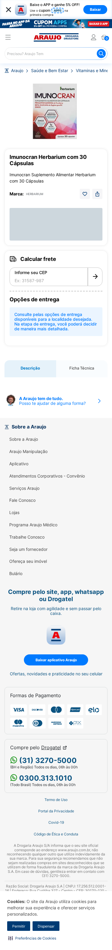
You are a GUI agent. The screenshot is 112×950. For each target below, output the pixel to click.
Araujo (17, 70)
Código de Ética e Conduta (56, 834)
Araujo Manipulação (28, 451)
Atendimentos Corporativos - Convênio (47, 476)
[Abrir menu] (8, 38)
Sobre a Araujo (23, 439)
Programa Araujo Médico (33, 524)
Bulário (15, 573)
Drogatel (51, 747)
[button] (32, 938)
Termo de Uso (56, 800)
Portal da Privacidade (56, 811)
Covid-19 (56, 822)
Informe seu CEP (31, 272)
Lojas (14, 512)
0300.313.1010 (44, 778)
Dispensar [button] (46, 926)
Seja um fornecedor (28, 549)
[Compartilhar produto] (97, 194)
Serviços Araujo (24, 488)
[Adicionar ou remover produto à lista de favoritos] (85, 194)
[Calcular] (95, 276)
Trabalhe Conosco (27, 537)
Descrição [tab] (30, 368)
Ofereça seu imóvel (28, 561)
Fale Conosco (22, 500)
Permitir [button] (18, 926)
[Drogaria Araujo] (56, 37)
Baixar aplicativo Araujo (56, 660)
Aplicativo (18, 463)
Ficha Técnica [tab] (81, 368)
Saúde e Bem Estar (49, 70)
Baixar (95, 9)
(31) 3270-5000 (47, 760)
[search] (56, 53)
